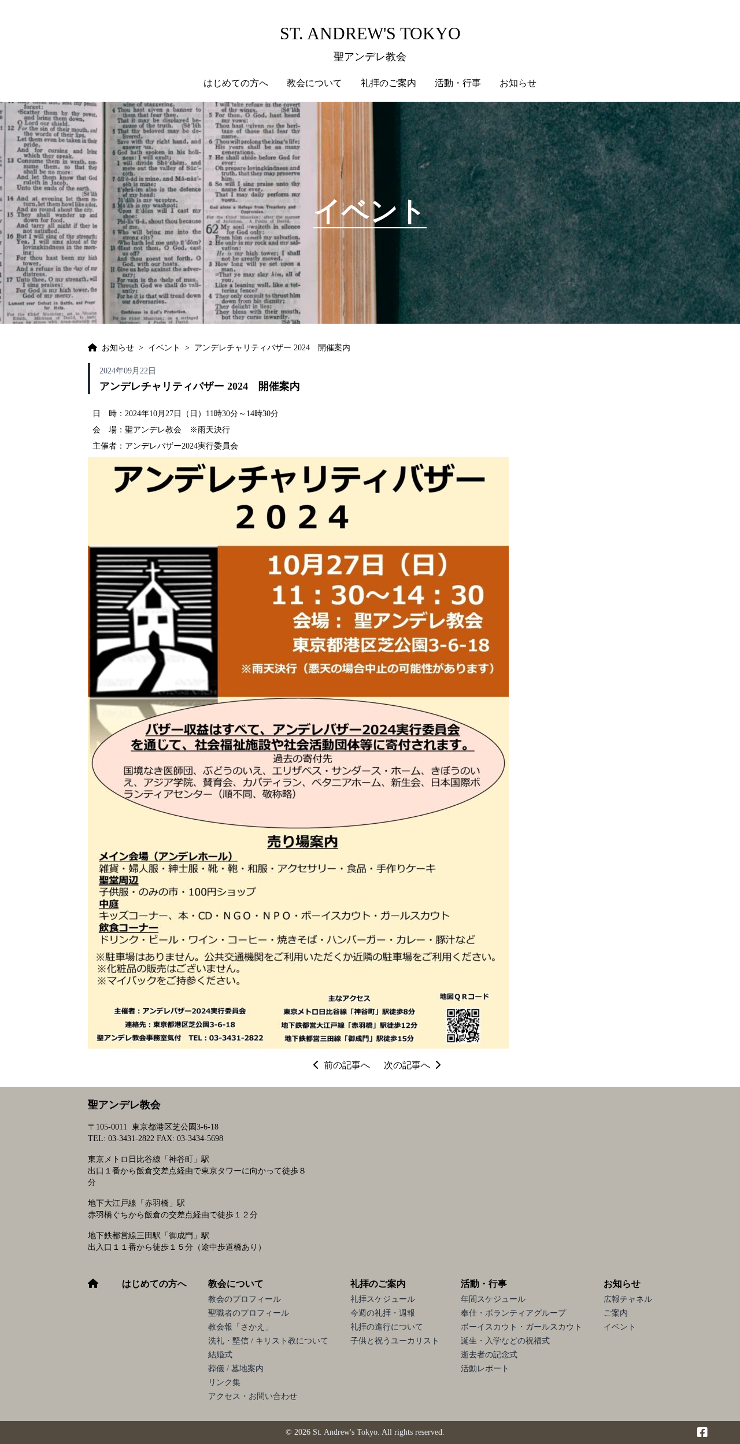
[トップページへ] (92, 348)
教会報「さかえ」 (240, 1327)
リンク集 (224, 1382)
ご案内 (616, 1313)
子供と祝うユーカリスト (394, 1340)
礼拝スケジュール (382, 1299)
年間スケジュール (493, 1299)
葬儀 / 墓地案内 (236, 1368)
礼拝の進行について (386, 1327)
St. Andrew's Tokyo (370, 33)
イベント (620, 1327)
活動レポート (485, 1368)
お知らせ (622, 1284)
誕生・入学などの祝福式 (505, 1340)
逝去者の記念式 (489, 1354)
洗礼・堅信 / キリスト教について (268, 1340)
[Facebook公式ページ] (702, 1432)
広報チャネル (628, 1299)
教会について (236, 1284)
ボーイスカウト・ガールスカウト (521, 1327)
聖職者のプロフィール (248, 1313)
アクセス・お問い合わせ (252, 1396)
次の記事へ (407, 1065)
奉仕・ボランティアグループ (513, 1313)
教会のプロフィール (244, 1299)
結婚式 (220, 1354)
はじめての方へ (236, 83)
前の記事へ (347, 1065)
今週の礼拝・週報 (382, 1313)
